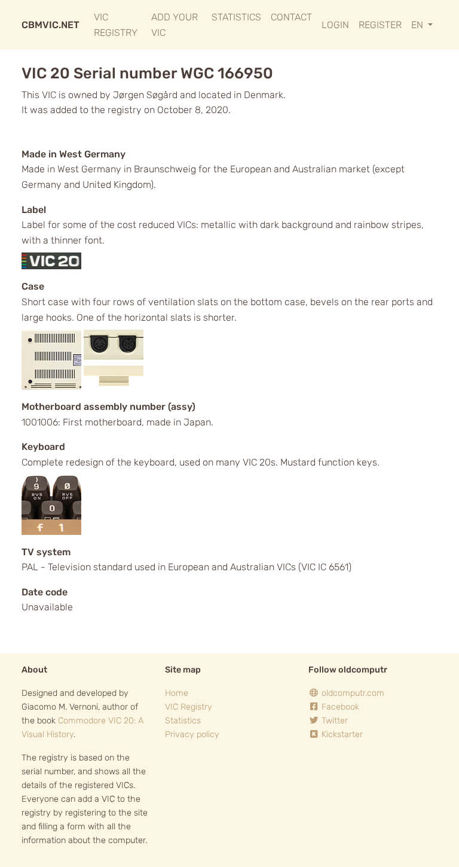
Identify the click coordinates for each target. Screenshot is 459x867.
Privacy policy (192, 734)
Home (176, 693)
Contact (291, 17)
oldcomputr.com (351, 693)
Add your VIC (174, 24)
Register (380, 25)
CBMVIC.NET (50, 25)
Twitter (333, 721)
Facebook (339, 707)
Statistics (236, 17)
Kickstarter (341, 734)
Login (335, 25)
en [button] (418, 25)
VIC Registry (115, 24)
